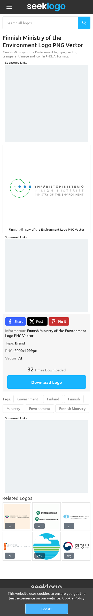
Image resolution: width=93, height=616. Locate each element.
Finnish (74, 399)
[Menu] (9, 7)
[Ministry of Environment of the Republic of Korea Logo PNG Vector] (76, 546)
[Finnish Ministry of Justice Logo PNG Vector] (17, 516)
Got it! (46, 608)
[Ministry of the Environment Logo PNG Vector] (46, 546)
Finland (53, 399)
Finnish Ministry (72, 408)
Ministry (13, 408)
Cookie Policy (73, 598)
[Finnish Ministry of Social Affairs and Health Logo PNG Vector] (17, 546)
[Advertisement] (46, 97)
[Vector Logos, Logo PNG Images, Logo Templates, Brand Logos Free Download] (46, 7)
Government (27, 399)
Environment (39, 408)
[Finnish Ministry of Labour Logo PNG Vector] (46, 516)
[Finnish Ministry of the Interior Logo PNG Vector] (76, 516)
